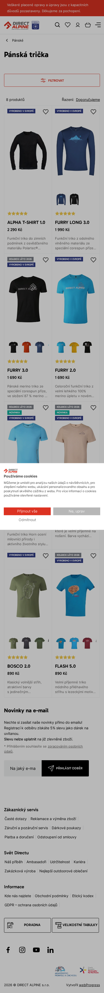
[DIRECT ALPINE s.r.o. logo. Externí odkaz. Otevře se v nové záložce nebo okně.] (11, 471)
